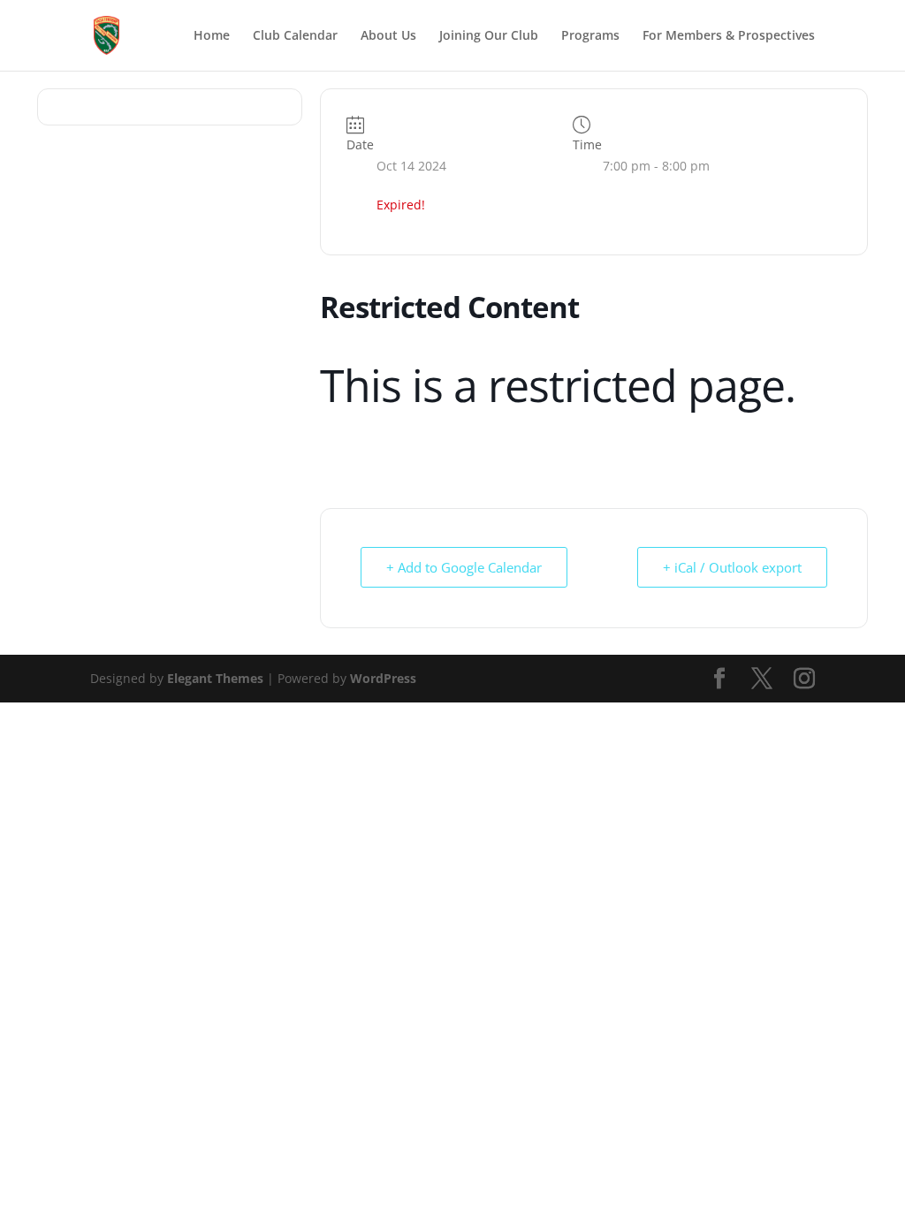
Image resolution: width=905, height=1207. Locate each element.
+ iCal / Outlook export (732, 567)
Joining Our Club (488, 36)
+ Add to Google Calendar (464, 567)
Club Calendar (295, 36)
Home (212, 36)
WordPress (383, 678)
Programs (590, 36)
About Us (388, 36)
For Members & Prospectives (729, 36)
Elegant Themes (215, 678)
